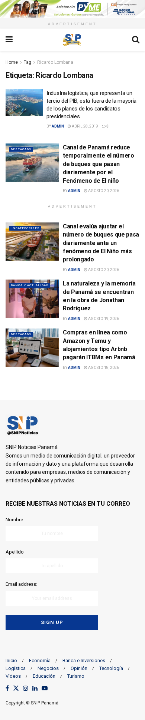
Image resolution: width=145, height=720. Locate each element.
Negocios (48, 668)
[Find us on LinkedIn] (35, 688)
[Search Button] (135, 40)
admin (58, 126)
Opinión (79, 668)
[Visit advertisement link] (72, 9)
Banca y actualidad (29, 285)
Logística (16, 668)
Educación (44, 676)
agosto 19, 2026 (103, 319)
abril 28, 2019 (84, 126)
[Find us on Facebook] (7, 688)
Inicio (11, 660)
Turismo (75, 676)
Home (12, 62)
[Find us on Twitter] (16, 688)
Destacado (21, 149)
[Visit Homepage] (72, 39)
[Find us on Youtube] (45, 688)
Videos (13, 676)
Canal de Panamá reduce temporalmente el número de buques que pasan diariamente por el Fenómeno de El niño (98, 164)
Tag (27, 62)
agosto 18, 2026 (103, 368)
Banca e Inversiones (83, 660)
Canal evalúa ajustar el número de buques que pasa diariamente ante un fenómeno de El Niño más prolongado (101, 243)
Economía (40, 660)
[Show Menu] (9, 40)
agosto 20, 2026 (103, 191)
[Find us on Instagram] (25, 688)
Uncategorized (25, 228)
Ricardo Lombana (55, 62)
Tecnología (111, 668)
